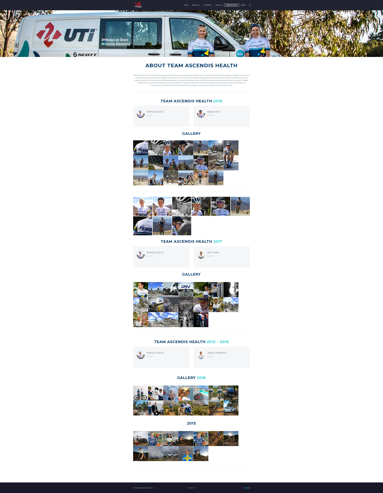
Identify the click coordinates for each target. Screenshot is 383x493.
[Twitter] (246, 488)
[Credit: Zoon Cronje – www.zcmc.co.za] (142, 206)
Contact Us (191, 488)
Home (186, 5)
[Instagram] (249, 488)
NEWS (243, 5)
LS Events (208, 5)
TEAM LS (218, 5)
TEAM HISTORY (231, 5)
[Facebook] (244, 488)
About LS (196, 5)
